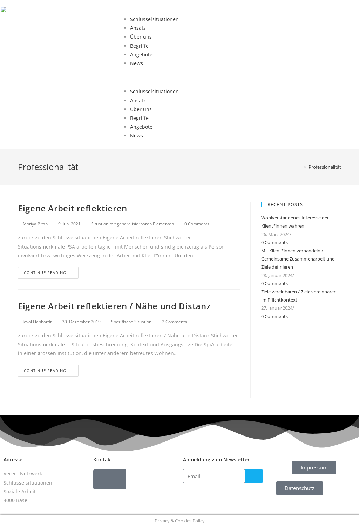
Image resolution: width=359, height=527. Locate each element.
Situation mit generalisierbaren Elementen (132, 224)
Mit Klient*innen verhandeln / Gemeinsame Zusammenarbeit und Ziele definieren (298, 259)
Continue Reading (45, 272)
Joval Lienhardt (37, 322)
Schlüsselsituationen (154, 19)
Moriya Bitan (35, 224)
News (136, 63)
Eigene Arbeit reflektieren (72, 208)
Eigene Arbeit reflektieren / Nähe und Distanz (114, 306)
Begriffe (139, 45)
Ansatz (138, 28)
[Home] (300, 167)
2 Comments (174, 322)
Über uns (141, 36)
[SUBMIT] (254, 476)
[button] (239, 77)
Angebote (141, 54)
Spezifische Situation (131, 322)
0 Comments (196, 224)
